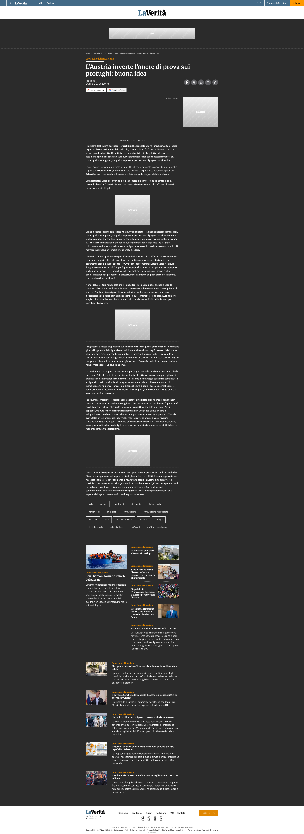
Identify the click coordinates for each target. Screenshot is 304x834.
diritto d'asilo (155, 504)
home (88, 53)
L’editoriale (136, 813)
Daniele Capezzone (97, 83)
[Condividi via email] (208, 82)
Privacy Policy (152, 830)
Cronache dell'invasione (102, 53)
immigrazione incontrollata (156, 512)
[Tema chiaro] (257, 3)
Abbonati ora (209, 813)
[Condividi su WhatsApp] (201, 82)
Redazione (161, 813)
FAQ (172, 813)
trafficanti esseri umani (157, 527)
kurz (107, 519)
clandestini (119, 504)
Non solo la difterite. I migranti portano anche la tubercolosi (143, 717)
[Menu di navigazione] (3, 3)
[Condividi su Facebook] (187, 82)
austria (103, 504)
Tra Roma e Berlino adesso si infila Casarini (153, 628)
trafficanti (135, 527)
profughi (159, 519)
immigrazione (130, 512)
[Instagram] (155, 818)
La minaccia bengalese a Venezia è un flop (142, 552)
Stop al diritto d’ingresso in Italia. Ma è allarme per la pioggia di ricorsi (143, 593)
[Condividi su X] (194, 82)
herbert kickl (94, 512)
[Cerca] (10, 3)
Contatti (181, 813)
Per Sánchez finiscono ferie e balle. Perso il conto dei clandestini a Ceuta (142, 613)
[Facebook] (143, 818)
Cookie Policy (164, 830)
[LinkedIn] (161, 818)
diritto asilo (136, 504)
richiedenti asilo (96, 527)
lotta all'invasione (124, 519)
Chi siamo (123, 813)
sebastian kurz (116, 527)
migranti (143, 519)
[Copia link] (215, 82)
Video (41, 3)
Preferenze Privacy (178, 830)
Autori (149, 813)
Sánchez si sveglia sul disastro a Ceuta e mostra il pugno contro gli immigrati (143, 573)
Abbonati (297, 3)
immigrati (111, 512)
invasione (93, 519)
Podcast (51, 3)
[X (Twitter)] (149, 818)
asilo (91, 504)
